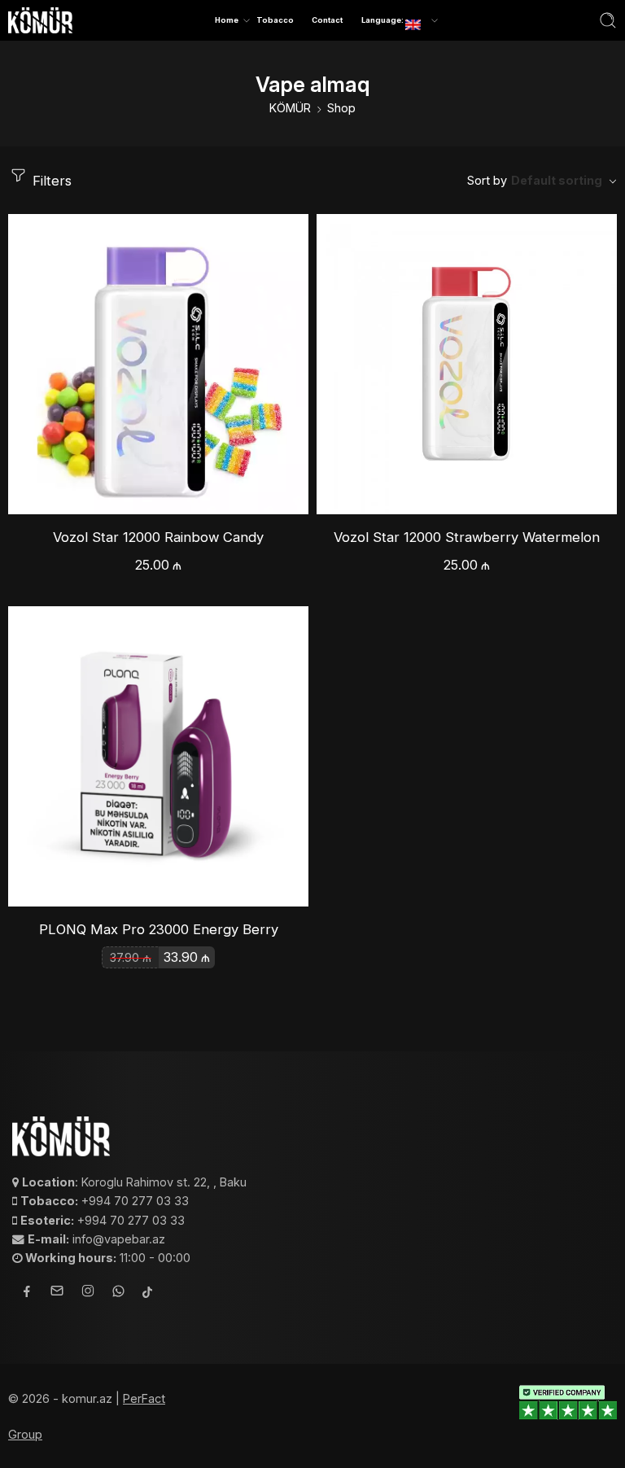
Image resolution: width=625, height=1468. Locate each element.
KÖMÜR (290, 108)
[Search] (608, 20)
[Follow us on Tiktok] (147, 1293)
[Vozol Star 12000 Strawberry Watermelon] (467, 364)
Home (226, 19)
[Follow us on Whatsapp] (118, 1293)
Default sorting (556, 180)
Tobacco (275, 19)
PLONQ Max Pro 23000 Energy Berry (158, 929)
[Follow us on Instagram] (88, 1293)
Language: (383, 19)
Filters (50, 181)
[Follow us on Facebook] (26, 1293)
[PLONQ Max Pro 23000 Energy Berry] (158, 756)
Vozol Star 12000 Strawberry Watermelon (467, 537)
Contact (327, 19)
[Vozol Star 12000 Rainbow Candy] (158, 364)
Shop (341, 108)
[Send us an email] (57, 1293)
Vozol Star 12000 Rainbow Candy (158, 537)
